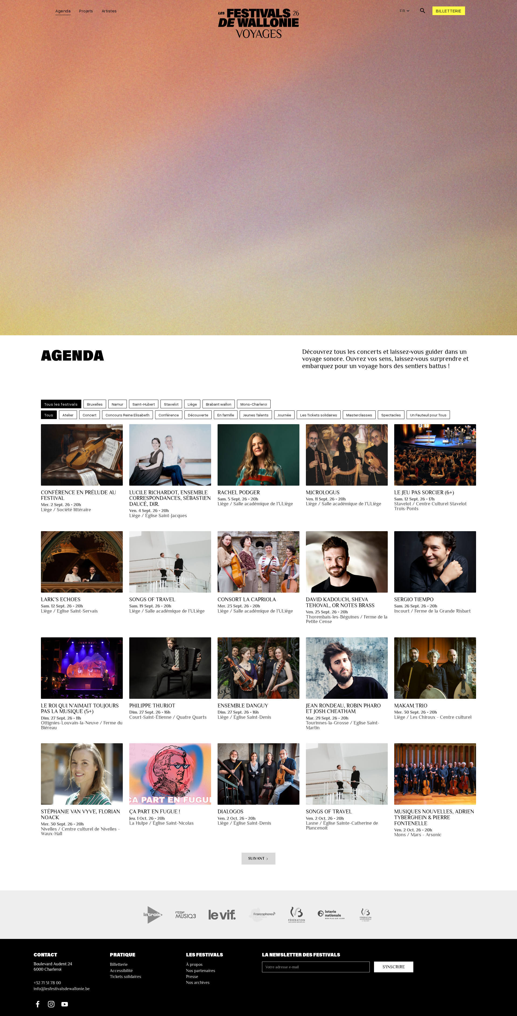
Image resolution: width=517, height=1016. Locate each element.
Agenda (63, 10)
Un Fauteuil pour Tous (428, 415)
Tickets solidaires (125, 976)
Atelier (68, 415)
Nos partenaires (200, 970)
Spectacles (391, 415)
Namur (117, 404)
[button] (405, 11)
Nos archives (197, 982)
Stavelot (171, 404)
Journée (284, 415)
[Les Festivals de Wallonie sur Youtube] (65, 1004)
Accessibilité (121, 970)
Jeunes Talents (255, 415)
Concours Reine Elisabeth (127, 415)
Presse (192, 976)
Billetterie (448, 10)
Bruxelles (95, 404)
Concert (89, 415)
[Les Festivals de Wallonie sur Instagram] (51, 1004)
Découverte (198, 415)
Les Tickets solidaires (318, 415)
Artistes (109, 10)
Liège (192, 404)
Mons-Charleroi (253, 404)
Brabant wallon (218, 404)
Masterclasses (359, 415)
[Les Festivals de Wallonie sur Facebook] (38, 1004)
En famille (225, 415)
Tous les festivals (61, 404)
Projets (86, 10)
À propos (194, 964)
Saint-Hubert (143, 404)
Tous (48, 415)
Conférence (169, 415)
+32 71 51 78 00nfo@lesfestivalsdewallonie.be (62, 985)
